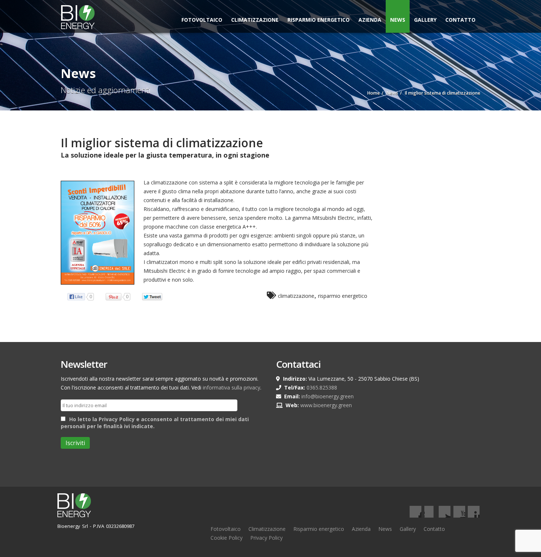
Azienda (369, 19)
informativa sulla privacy (231, 387)
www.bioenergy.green (326, 405)
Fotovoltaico (201, 19)
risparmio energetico (342, 295)
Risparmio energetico (318, 528)
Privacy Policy (266, 537)
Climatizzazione (255, 19)
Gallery (425, 19)
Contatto (460, 19)
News (397, 19)
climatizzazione (296, 295)
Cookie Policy (227, 537)
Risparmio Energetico (318, 19)
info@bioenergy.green (327, 396)
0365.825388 (322, 387)
